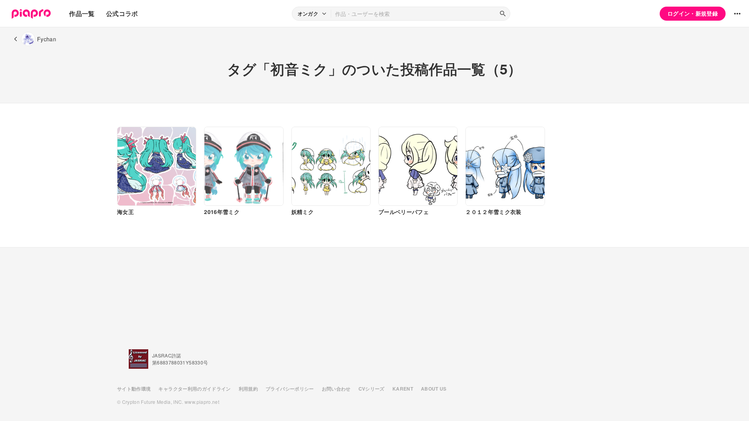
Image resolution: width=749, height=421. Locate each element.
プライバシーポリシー (290, 388)
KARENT (402, 388)
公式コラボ (122, 13)
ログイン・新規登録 (692, 13)
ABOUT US (434, 388)
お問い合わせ (336, 388)
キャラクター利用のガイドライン (194, 388)
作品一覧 (81, 13)
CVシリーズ (372, 388)
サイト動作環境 (134, 388)
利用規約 (248, 388)
